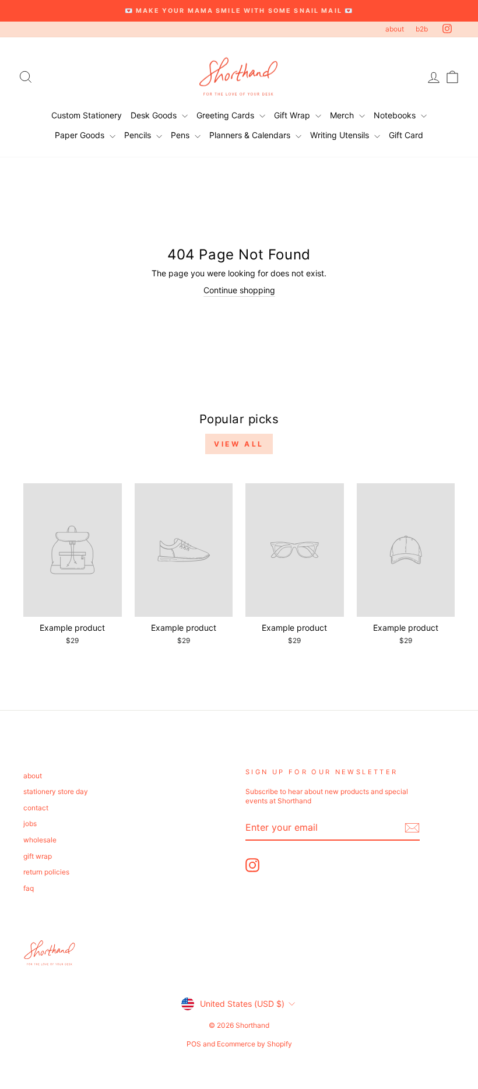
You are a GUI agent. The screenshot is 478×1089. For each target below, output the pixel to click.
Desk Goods (155, 115)
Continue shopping (239, 290)
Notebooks (396, 115)
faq (28, 888)
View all (239, 444)
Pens (181, 135)
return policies (46, 871)
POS (194, 1043)
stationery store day (55, 791)
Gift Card (406, 135)
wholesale (40, 839)
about (394, 28)
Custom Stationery (86, 115)
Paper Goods (81, 135)
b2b (422, 28)
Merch (343, 115)
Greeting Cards (226, 115)
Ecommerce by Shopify (254, 1043)
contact (35, 807)
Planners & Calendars (251, 135)
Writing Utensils (340, 135)
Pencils (138, 135)
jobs (30, 823)
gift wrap (37, 856)
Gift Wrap (293, 115)
